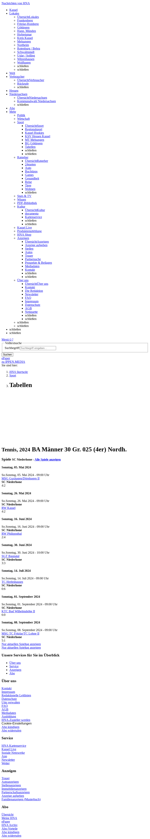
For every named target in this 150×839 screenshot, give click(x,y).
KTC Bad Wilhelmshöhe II (18, 611)
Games (29, 175)
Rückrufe (23, 83)
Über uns (15, 662)
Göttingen (23, 27)
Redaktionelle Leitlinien (16, 695)
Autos (28, 252)
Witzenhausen (25, 59)
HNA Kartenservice (14, 745)
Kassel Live (9, 749)
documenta (31, 213)
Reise (28, 182)
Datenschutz (32, 304)
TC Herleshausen (12, 581)
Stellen (29, 248)
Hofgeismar (24, 34)
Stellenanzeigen (11, 785)
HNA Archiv (10, 825)
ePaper (6, 821)
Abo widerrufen (11, 730)
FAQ (28, 297)
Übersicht (7, 814)
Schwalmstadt (25, 52)
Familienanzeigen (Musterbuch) (21, 799)
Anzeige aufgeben (36, 245)
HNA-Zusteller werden (16, 720)
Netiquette (31, 311)
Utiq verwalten (11, 702)
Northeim (23, 45)
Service (14, 666)
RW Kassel (8, 508)
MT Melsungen (34, 139)
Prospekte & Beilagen (38, 262)
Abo (12, 673)
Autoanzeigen (10, 781)
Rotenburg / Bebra (28, 48)
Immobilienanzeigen (14, 788)
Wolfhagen (24, 62)
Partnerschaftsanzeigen (16, 792)
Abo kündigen (10, 727)
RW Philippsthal (12, 533)
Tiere (28, 185)
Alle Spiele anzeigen (48, 459)
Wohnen (30, 189)
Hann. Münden (26, 31)
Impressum (31, 301)
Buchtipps (31, 171)
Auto (28, 168)
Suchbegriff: (12, 348)
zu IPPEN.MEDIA (13, 361)
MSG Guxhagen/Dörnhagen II (20, 478)
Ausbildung (9, 716)
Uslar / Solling (26, 55)
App (4, 756)
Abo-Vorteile (10, 828)
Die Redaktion (34, 290)
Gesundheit (32, 178)
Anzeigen (15, 669)
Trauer (29, 255)
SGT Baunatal (10, 556)
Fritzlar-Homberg (28, 24)
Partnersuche (33, 259)
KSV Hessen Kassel (37, 136)
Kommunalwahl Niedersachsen (36, 101)
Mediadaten (32, 266)
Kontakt (30, 269)
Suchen (7, 354)
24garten (30, 164)
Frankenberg (25, 20)
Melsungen (24, 41)
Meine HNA (9, 818)
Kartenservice (33, 217)
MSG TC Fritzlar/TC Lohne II (20, 633)
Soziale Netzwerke (13, 752)
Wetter (6, 763)
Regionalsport (33, 129)
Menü (5, 339)
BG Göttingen (34, 143)
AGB (28, 308)
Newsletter (31, 294)
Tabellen (30, 146)
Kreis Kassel (25, 38)
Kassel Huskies (34, 132)
